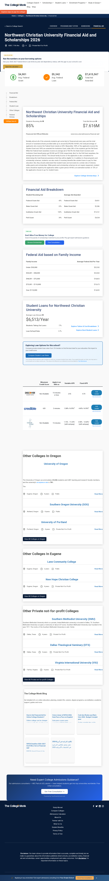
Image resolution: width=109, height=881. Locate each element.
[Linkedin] (99, 806)
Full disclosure (82, 361)
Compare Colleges (57, 811)
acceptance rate (42, 482)
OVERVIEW (53, 26)
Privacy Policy (57, 831)
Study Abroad (57, 807)
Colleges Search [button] (33, 3)
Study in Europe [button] (94, 3)
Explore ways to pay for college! (13, 12)
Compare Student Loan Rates (38, 355)
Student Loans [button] (60, 3)
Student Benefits (58, 827)
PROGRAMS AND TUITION (69, 26)
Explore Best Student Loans (86, 330)
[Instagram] (103, 806)
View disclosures (96, 396)
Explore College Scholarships (86, 176)
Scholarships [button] (47, 3)
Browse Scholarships (35, 242)
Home (14, 16)
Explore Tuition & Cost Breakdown (84, 326)
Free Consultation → (55, 242)
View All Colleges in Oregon (34, 539)
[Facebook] (93, 806)
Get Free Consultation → (54, 791)
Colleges (20, 16)
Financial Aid (53, 16)
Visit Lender (97, 393)
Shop (34, 7)
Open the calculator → (12, 67)
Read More (99, 494)
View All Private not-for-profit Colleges (38, 680)
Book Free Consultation (84, 878)
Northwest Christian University (36, 16)
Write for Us (58, 824)
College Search (11, 121)
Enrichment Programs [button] (77, 3)
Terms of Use (57, 834)
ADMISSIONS (85, 26)
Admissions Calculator (58, 814)
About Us (57, 817)
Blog (28, 7)
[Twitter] (96, 806)
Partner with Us (57, 821)
